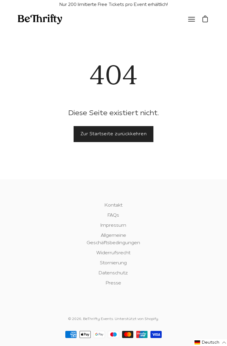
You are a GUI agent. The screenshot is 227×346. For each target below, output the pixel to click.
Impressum (113, 225)
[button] (210, 342)
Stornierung (113, 263)
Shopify (151, 319)
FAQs (113, 215)
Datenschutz (113, 273)
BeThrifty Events (98, 319)
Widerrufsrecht (113, 253)
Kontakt (113, 205)
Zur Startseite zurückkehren (113, 134)
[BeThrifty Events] (40, 19)
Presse (113, 283)
